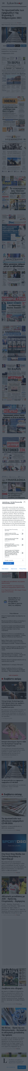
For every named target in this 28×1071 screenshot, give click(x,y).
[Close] (24, 502)
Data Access (14, 568)
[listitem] (14, 530)
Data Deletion (5, 568)
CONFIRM (9, 563)
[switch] (22, 533)
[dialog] (14, 535)
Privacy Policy (22, 568)
